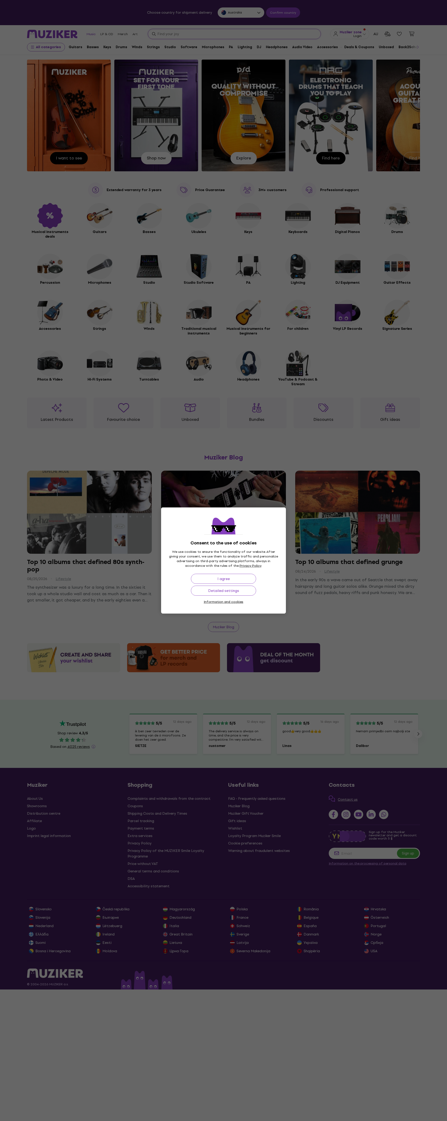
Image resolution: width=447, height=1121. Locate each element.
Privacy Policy (250, 565)
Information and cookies (223, 601)
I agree (223, 579)
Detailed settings (223, 591)
